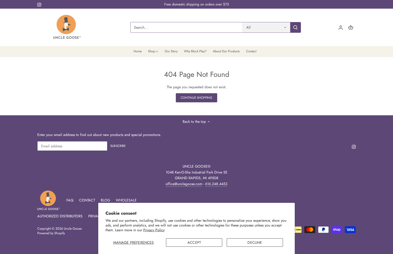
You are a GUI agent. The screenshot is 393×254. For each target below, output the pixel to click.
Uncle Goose (73, 228)
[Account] (341, 27)
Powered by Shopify (51, 233)
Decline (254, 242)
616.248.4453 (216, 183)
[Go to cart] (350, 27)
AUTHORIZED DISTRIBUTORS (60, 216)
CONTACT (87, 200)
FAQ (69, 200)
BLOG (105, 200)
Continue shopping (196, 97)
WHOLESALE (126, 200)
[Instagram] (39, 4)
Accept (194, 242)
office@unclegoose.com (184, 183)
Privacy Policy (154, 230)
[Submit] (295, 27)
